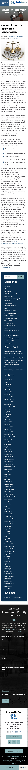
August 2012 (8, 586)
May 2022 (7, 506)
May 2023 (7, 477)
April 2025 (7, 419)
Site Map (12, 760)
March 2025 (8, 422)
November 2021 (9, 521)
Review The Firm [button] (14, 751)
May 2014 (7, 561)
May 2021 (7, 536)
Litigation (7, 328)
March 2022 (8, 511)
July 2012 (7, 589)
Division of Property (10, 306)
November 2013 (9, 576)
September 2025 (9, 407)
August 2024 (8, 439)
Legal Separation (9, 325)
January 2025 (8, 427)
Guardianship (8, 320)
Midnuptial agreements (11, 330)
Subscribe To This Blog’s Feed (13, 597)
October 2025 (8, 404)
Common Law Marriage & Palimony (12, 300)
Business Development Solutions (13, 762)
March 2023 (8, 482)
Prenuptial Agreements (11, 338)
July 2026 (7, 382)
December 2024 (9, 429)
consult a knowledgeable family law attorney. (12, 242)
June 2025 (7, 414)
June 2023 (7, 474)
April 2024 (7, 449)
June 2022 (7, 504)
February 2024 (8, 454)
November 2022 (9, 491)
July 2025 (7, 412)
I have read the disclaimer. (14, 694)
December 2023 (9, 459)
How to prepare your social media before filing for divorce (13, 352)
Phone (4, 649)
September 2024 (9, 437)
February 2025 (8, 424)
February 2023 (8, 484)
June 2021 (7, 534)
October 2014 (8, 549)
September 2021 (9, 526)
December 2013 (9, 574)
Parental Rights (9, 333)
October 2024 (8, 434)
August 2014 (8, 554)
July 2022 (7, 501)
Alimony (6, 289)
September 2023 (9, 467)
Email (4, 658)
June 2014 (7, 559)
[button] (5, 3)
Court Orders (8, 303)
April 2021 (7, 539)
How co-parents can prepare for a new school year (13, 361)
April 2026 (7, 389)
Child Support (8, 296)
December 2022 (9, 489)
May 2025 (7, 417)
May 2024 (7, 447)
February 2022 (8, 514)
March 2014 (7, 566)
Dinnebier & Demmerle (16, 37)
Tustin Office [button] (14, 737)
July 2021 (7, 531)
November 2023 (9, 462)
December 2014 (9, 544)
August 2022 (8, 499)
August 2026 (8, 379)
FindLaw (14, 763)
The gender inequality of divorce (11, 365)
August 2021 (8, 529)
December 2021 (9, 519)
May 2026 (7, 387)
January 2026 (8, 397)
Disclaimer (5, 691)
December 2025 (9, 399)
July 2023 (7, 472)
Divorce (6, 308)
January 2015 (8, 541)
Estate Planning (14, 38)
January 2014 (8, 571)
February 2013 (8, 579)
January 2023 (8, 487)
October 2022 (8, 494)
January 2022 (8, 516)
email (19, 631)
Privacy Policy (20, 760)
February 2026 (8, 394)
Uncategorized (8, 343)
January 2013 (8, 581)
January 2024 (8, 457)
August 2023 (8, 469)
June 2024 (7, 444)
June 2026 (7, 384)
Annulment (7, 291)
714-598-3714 (5, 267)
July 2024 (7, 442)
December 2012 (9, 584)
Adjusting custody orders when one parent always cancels (13, 370)
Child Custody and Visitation (12, 294)
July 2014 (7, 556)
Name (4, 640)
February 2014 (8, 569)
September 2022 (9, 496)
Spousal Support (9, 340)
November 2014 (9, 546)
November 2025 (9, 402)
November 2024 (9, 432)
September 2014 (9, 551)
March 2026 (8, 392)
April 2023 (7, 479)
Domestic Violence (10, 311)
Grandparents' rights (10, 318)
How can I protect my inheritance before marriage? (13, 357)
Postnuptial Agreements (11, 335)
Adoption (7, 286)
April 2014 (7, 564)
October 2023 (8, 464)
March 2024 (8, 452)
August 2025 (8, 409)
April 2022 (7, 509)
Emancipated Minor (10, 313)
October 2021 (8, 524)
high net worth (8, 323)
